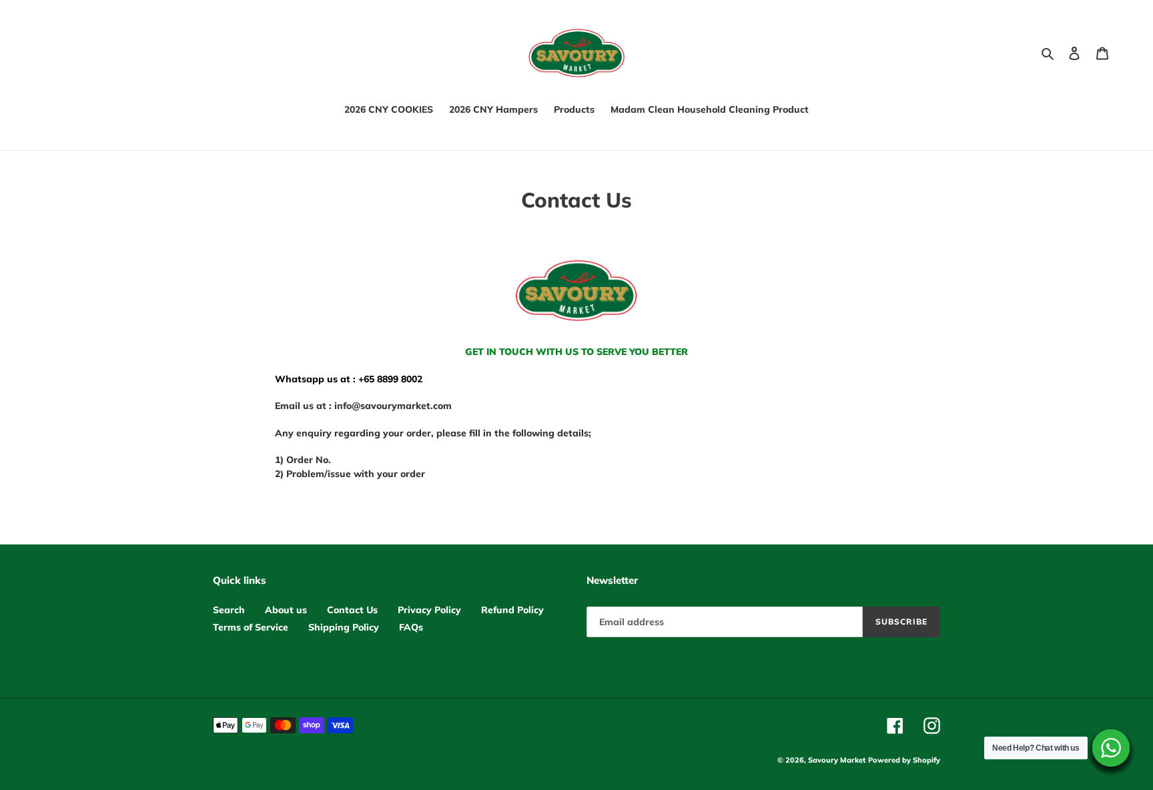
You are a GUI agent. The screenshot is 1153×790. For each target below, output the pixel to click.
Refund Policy (512, 610)
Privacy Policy (429, 610)
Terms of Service (250, 627)
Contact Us (352, 610)
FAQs (411, 627)
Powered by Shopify (904, 760)
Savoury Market (836, 760)
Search (229, 610)
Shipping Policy (343, 627)
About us (286, 610)
